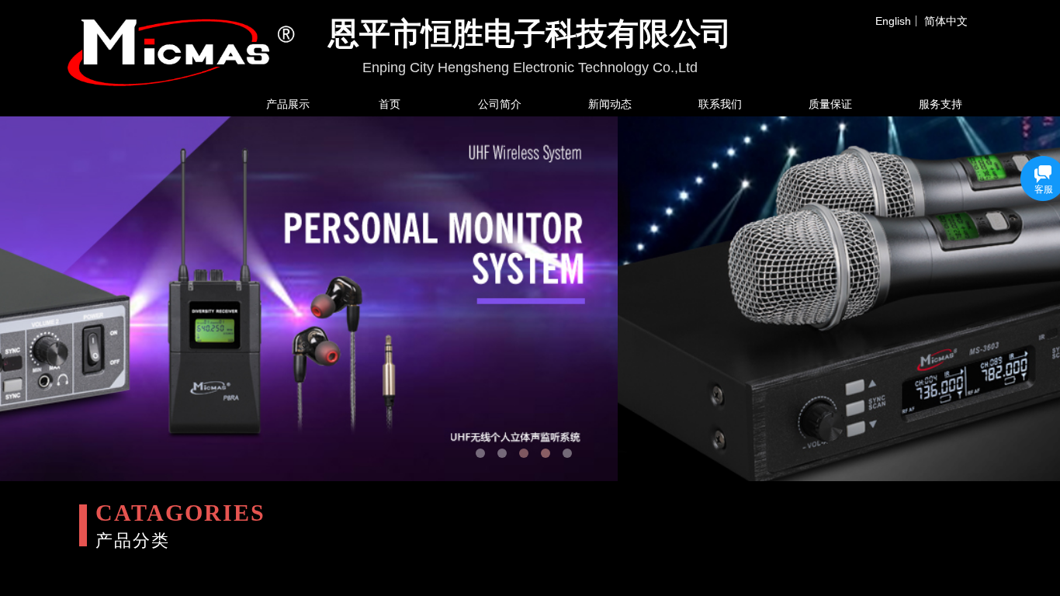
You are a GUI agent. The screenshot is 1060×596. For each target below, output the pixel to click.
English (893, 21)
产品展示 (288, 104)
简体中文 (946, 21)
